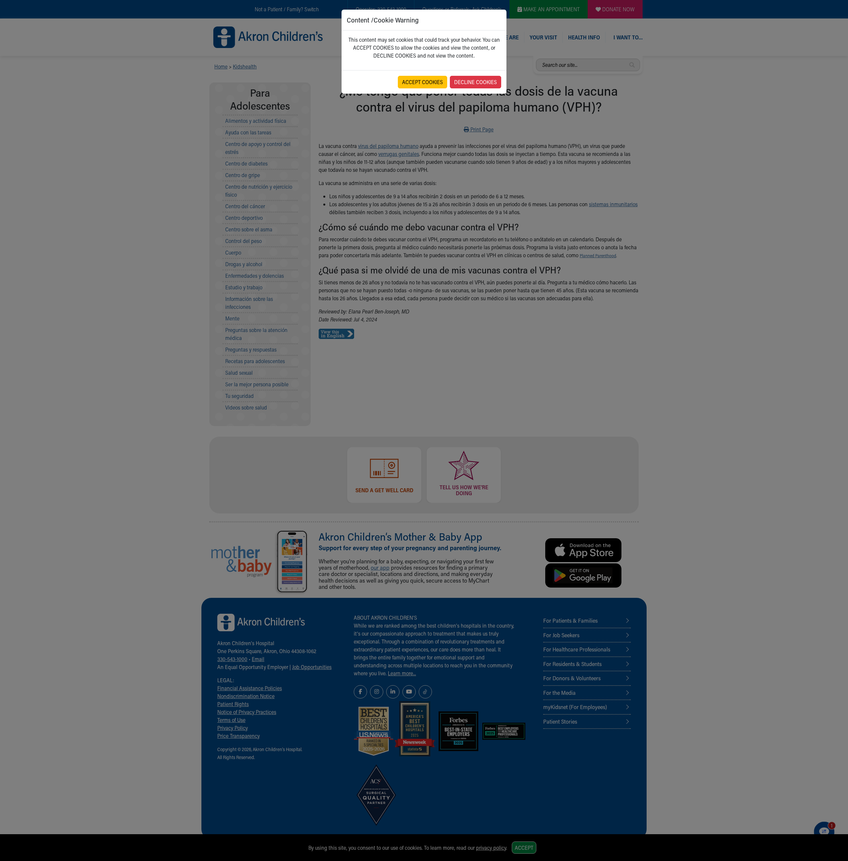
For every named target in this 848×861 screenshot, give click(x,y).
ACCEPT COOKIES (422, 81)
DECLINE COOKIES (475, 81)
